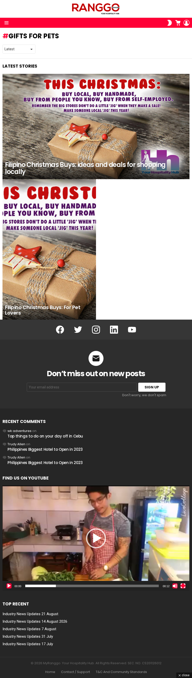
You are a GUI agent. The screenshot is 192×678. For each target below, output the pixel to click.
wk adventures (20, 430)
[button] (96, 538)
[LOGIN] (187, 23)
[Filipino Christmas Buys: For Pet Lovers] (49, 249)
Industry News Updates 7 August (29, 629)
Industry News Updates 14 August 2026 (34, 621)
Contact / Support (75, 672)
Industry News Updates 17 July (27, 644)
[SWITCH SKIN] (169, 23)
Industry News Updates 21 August (30, 614)
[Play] (9, 585)
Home (50, 672)
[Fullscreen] (183, 585)
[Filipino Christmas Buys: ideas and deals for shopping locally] (96, 126)
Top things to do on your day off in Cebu (45, 436)
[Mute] (175, 585)
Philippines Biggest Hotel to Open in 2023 (45, 449)
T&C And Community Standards (121, 672)
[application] (96, 538)
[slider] (92, 586)
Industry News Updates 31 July (27, 636)
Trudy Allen (16, 444)
